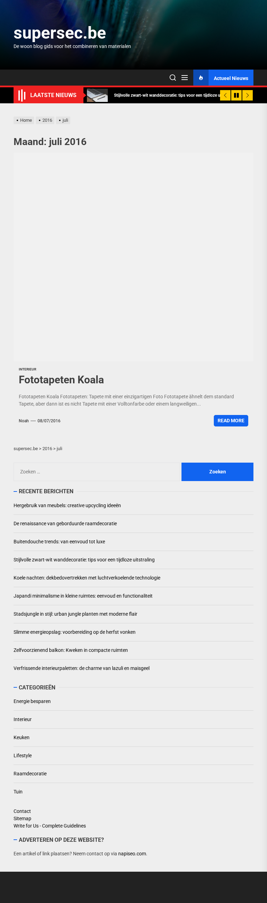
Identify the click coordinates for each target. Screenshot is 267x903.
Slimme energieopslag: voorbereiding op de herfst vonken (75, 632)
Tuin (18, 791)
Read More (231, 420)
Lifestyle (23, 755)
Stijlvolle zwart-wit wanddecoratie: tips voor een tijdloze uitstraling (84, 559)
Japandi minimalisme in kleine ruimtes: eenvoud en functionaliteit (83, 596)
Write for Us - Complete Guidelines (50, 826)
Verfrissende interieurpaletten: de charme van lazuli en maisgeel (81, 668)
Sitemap (22, 818)
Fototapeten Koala (61, 380)
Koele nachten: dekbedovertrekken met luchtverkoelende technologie (87, 578)
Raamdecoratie (30, 773)
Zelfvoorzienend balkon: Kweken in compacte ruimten (71, 650)
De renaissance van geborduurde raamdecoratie (65, 523)
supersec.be (60, 33)
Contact (22, 811)
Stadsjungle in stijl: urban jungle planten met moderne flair (75, 614)
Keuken (22, 737)
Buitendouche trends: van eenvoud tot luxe (59, 541)
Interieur (27, 369)
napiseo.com (132, 853)
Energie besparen (32, 701)
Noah (24, 420)
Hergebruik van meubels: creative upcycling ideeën (67, 505)
